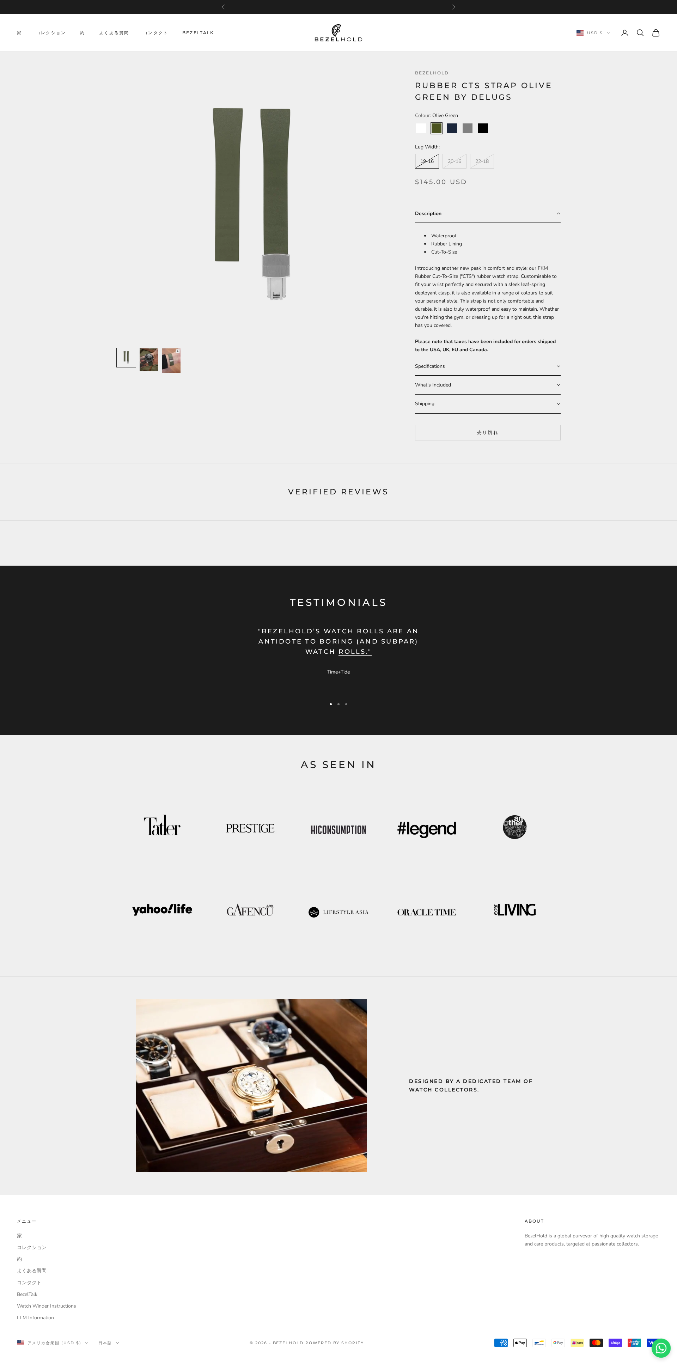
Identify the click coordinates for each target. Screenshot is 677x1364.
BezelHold (432, 72)
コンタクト (155, 32)
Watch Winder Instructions (46, 1306)
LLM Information (35, 1317)
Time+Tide (338, 672)
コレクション (51, 32)
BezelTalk (198, 32)
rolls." (355, 652)
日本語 (105, 1342)
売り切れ (488, 432)
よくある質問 (114, 32)
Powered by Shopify (334, 1342)
